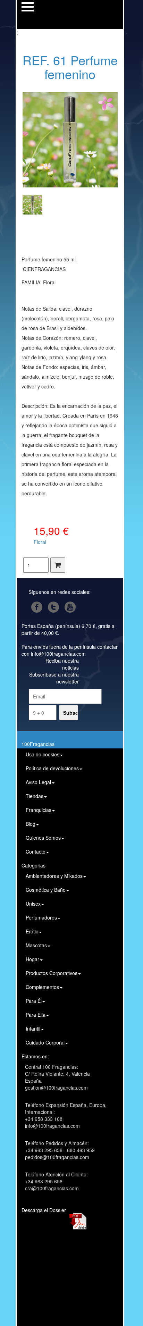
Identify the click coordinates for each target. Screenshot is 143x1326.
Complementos (42, 986)
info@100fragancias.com (58, 653)
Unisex (33, 903)
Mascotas (36, 945)
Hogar (32, 959)
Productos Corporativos (51, 973)
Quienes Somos (43, 837)
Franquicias (38, 809)
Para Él (34, 1000)
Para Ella (35, 1014)
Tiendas (34, 795)
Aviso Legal (38, 782)
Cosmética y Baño (46, 889)
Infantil (33, 1028)
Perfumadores (41, 917)
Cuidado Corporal (45, 1042)
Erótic (32, 931)
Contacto (35, 851)
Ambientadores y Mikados (54, 875)
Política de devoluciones (52, 768)
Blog (30, 823)
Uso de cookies (42, 754)
